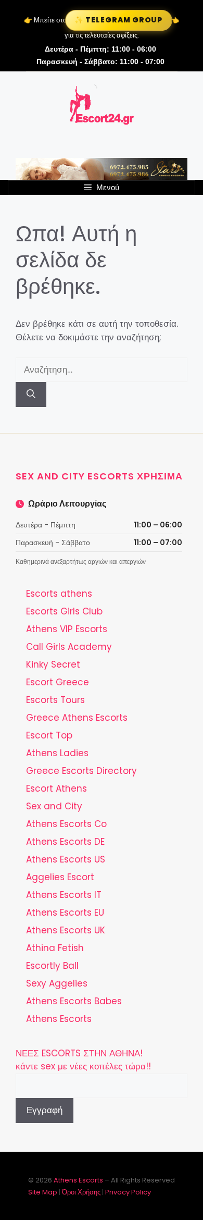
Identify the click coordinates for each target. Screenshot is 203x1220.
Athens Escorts (59, 1019)
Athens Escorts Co (66, 824)
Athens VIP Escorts (66, 629)
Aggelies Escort (60, 877)
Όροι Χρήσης (81, 1192)
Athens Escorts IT (64, 895)
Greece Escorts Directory (81, 771)
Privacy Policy (128, 1192)
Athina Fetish (55, 948)
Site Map (42, 1192)
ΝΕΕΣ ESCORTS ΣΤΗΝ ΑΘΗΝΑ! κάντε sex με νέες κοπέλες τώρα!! (83, 1060)
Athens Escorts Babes (74, 1001)
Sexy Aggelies (56, 983)
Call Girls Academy (69, 646)
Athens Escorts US (65, 859)
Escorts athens (59, 593)
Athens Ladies (57, 753)
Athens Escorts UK (65, 930)
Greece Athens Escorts (77, 717)
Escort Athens (56, 788)
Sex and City (54, 806)
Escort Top (49, 735)
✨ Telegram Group (119, 20)
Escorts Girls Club (64, 611)
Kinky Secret (53, 664)
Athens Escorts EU (65, 912)
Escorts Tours (55, 700)
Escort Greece (57, 682)
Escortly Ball (52, 965)
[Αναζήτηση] (31, 394)
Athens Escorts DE (65, 841)
